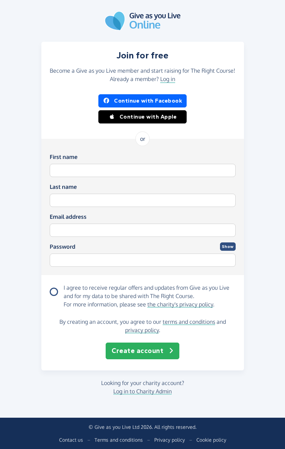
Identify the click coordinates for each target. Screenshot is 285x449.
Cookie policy (211, 440)
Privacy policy (169, 440)
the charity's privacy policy (180, 304)
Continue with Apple (148, 116)
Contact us (71, 440)
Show (228, 246)
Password (62, 246)
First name (64, 156)
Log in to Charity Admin (142, 391)
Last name (63, 186)
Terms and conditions (119, 440)
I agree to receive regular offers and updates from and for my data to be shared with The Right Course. (146, 291)
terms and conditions (189, 321)
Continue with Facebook (148, 100)
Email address (68, 216)
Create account (137, 351)
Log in (167, 78)
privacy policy (142, 330)
